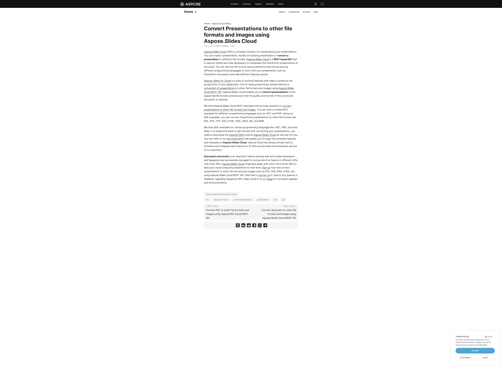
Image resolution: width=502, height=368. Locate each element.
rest (275, 200)
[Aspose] (190, 4)
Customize (465, 358)
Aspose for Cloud (221, 200)
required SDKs (237, 135)
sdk (283, 200)
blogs (270, 179)
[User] (315, 4)
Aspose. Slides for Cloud (217, 80)
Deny (485, 358)
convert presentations (242, 200)
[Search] (322, 4)
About (280, 4)
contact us (264, 175)
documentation (235, 138)
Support (258, 4)
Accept (475, 351)
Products (234, 4)
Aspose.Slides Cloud (215, 51)
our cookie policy (481, 345)
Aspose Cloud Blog (221, 23)
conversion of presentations (219, 88)
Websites (270, 4)
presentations (263, 200)
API (207, 200)
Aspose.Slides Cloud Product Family (221, 194)
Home (188, 12)
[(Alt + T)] (195, 12)
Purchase (247, 4)
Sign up (266, 167)
